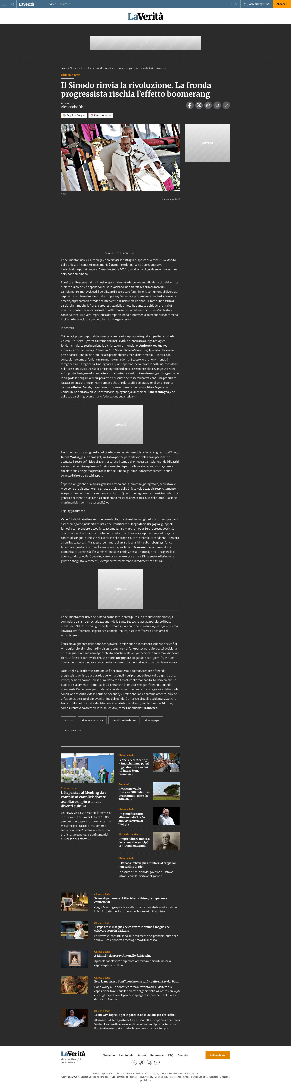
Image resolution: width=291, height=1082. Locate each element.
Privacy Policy (146, 1076)
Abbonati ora (218, 1055)
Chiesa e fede (77, 68)
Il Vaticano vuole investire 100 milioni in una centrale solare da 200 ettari (134, 794)
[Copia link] (226, 105)
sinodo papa (152, 720)
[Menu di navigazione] (4, 4)
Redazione (157, 1055)
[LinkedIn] (157, 1062)
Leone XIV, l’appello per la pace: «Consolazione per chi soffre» (135, 1015)
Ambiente (124, 784)
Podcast (65, 4)
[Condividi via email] (217, 105)
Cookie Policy (161, 1076)
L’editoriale (126, 1055)
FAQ (170, 1055)
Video (52, 4)
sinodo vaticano (74, 730)
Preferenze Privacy (179, 1076)
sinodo (69, 720)
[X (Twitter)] (141, 1062)
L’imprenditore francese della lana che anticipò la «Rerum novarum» (134, 842)
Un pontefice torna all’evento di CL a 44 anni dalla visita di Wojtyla (132, 819)
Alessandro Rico (73, 107)
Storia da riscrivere (130, 834)
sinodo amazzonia (92, 720)
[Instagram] (149, 1062)
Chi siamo (109, 1055)
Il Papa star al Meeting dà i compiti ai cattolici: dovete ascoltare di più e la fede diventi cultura (83, 799)
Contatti (183, 1055)
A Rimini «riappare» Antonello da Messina (122, 955)
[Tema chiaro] (232, 4)
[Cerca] (12, 4)
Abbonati (281, 3)
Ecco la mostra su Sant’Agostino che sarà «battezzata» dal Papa (136, 981)
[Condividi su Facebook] (190, 105)
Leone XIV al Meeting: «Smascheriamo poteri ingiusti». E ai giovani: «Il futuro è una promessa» (134, 767)
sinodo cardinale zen (124, 720)
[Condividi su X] (199, 105)
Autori (142, 1055)
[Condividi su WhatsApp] (208, 105)
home (64, 68)
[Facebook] (134, 1062)
